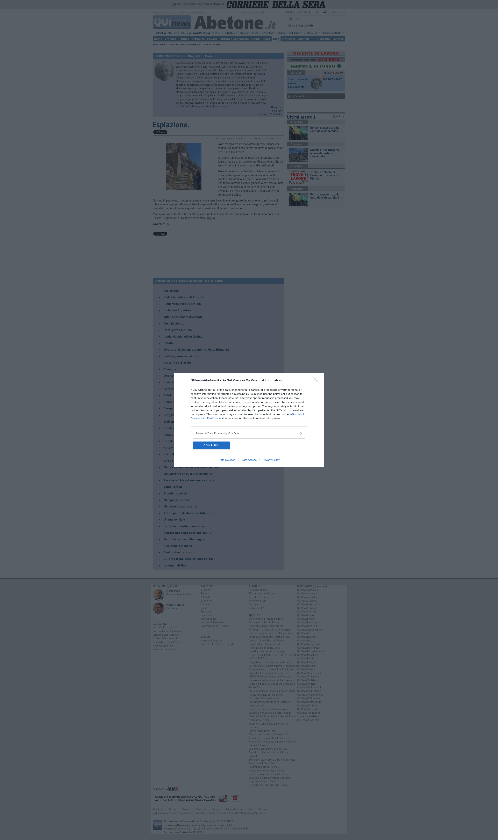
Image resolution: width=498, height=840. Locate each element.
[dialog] (249, 420)
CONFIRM (211, 445)
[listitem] (249, 433)
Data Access (249, 459)
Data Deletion (227, 459)
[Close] (316, 380)
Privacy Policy (271, 459)
